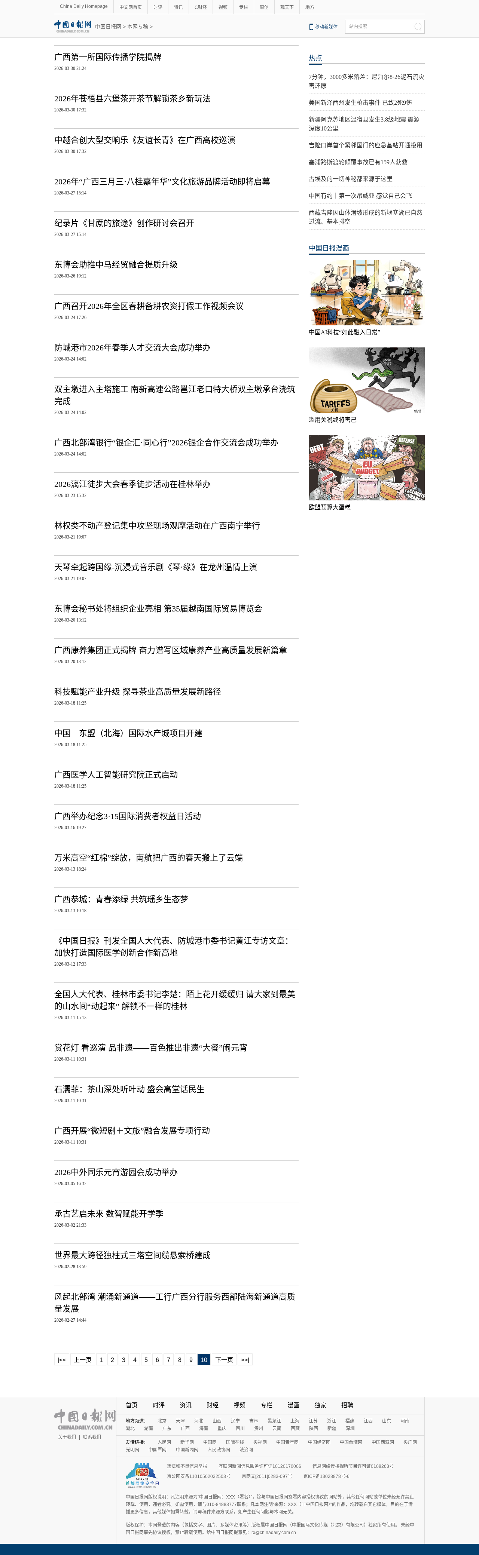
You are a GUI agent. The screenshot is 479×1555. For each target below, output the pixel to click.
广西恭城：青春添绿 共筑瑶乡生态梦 (121, 899)
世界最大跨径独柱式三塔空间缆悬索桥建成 (132, 1255)
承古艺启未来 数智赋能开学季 (109, 1213)
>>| (245, 1360)
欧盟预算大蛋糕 (330, 507)
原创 (264, 7)
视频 (223, 7)
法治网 (246, 1450)
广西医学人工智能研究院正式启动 (116, 774)
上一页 (83, 1360)
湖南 (148, 1428)
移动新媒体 (326, 27)
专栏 (243, 7)
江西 (368, 1421)
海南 (203, 1428)
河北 (198, 1421)
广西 (185, 1428)
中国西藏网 (383, 1442)
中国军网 (158, 1450)
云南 (276, 1428)
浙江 (331, 1421)
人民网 (164, 1442)
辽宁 (235, 1421)
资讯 (178, 7)
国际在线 (235, 1442)
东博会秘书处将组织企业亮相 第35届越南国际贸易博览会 (158, 608)
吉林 (253, 1421)
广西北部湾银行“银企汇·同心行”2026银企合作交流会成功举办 (166, 442)
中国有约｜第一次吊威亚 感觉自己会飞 (360, 196)
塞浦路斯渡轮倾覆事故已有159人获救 (358, 162)
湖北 (130, 1428)
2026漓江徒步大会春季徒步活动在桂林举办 (132, 484)
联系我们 (92, 1437)
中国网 (210, 1442)
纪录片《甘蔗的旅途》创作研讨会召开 (124, 223)
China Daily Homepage (84, 6)
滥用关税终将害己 (333, 420)
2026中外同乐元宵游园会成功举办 (116, 1172)
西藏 (295, 1428)
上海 (294, 1421)
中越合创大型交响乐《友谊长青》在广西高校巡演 (144, 140)
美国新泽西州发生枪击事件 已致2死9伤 (360, 102)
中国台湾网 (351, 1442)
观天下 (287, 7)
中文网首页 (130, 7)
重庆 (221, 1428)
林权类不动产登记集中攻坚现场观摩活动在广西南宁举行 (157, 525)
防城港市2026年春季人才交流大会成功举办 (132, 347)
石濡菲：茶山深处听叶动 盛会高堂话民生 (129, 1089)
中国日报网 (108, 27)
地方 (309, 7)
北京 (162, 1421)
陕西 (313, 1428)
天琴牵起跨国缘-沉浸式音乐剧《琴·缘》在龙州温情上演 (155, 567)
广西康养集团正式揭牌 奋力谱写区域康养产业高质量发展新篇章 (170, 650)
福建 (349, 1421)
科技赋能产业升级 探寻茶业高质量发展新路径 (137, 691)
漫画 (293, 1405)
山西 (217, 1421)
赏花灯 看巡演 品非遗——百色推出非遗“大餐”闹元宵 (150, 1047)
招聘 (347, 1405)
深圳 (350, 1428)
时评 (157, 7)
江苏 (313, 1421)
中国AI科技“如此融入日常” (344, 332)
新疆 (331, 1428)
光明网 (132, 1450)
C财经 (201, 7)
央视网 (260, 1442)
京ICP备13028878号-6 (326, 1476)
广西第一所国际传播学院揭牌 (107, 57)
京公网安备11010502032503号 (199, 1476)
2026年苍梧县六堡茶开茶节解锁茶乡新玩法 (132, 98)
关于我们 (67, 1437)
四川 (240, 1428)
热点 (315, 58)
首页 (132, 1405)
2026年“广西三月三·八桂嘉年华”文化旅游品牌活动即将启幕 (162, 181)
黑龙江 (274, 1421)
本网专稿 (137, 27)
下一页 (224, 1360)
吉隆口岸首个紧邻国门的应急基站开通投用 (365, 145)
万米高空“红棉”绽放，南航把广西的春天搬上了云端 (148, 857)
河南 (404, 1421)
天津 (180, 1421)
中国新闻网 (187, 1450)
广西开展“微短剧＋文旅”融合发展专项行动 (132, 1130)
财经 (213, 1405)
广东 (166, 1428)
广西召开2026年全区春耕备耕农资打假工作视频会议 (149, 306)
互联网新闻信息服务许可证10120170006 (260, 1466)
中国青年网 (287, 1442)
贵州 (258, 1428)
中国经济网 (319, 1442)
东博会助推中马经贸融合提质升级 (116, 264)
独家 (320, 1405)
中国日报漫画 (329, 248)
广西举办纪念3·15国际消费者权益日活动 (127, 816)
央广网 (410, 1442)
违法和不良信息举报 (187, 1466)
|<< (62, 1360)
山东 (386, 1421)
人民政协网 (219, 1450)
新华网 (187, 1442)
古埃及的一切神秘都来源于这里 (351, 179)
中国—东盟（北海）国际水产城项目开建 (128, 733)
